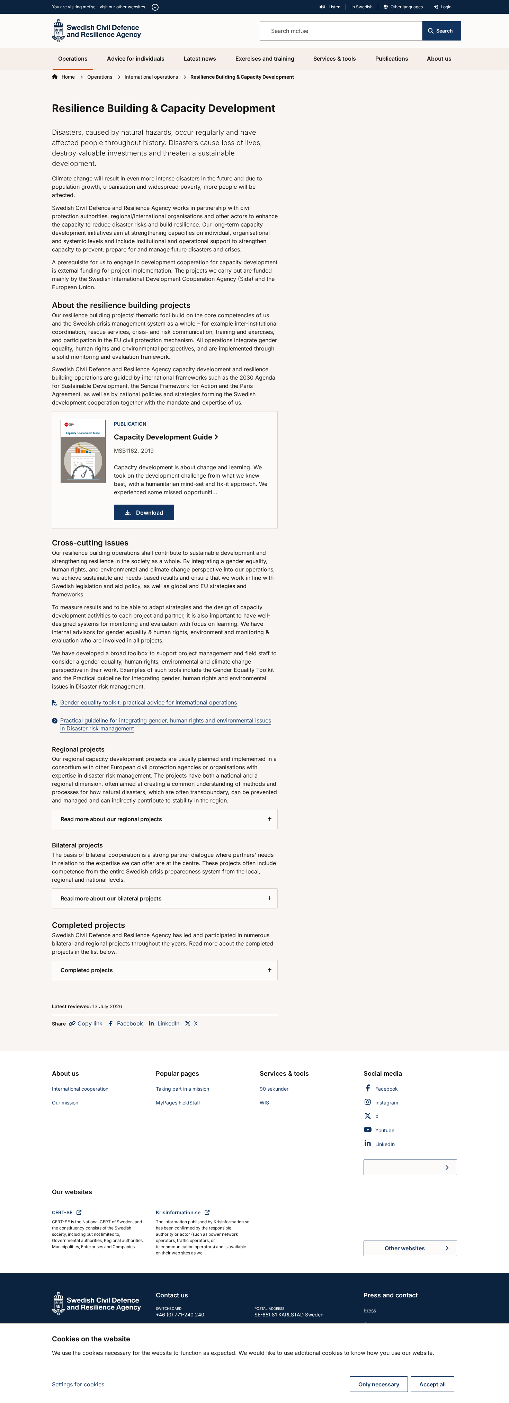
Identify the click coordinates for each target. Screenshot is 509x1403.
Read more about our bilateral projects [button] (111, 898)
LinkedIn (168, 1023)
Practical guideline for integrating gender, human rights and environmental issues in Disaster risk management (165, 724)
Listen (334, 6)
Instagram (386, 1102)
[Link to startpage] (96, 30)
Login (446, 6)
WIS (264, 1102)
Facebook (130, 1023)
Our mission (65, 1102)
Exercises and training (264, 58)
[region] (254, 1363)
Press (370, 1310)
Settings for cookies (78, 1384)
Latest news (200, 58)
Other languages (407, 6)
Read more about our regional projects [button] (111, 819)
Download (155, 514)
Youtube (384, 1130)
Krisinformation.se (179, 1212)
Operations (73, 58)
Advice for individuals (135, 58)
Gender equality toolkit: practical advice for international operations (148, 702)
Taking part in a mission (182, 1089)
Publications (391, 58)
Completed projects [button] (87, 970)
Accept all (432, 1384)
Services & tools (334, 58)
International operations (152, 77)
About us (439, 58)
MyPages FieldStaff (178, 1102)
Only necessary (378, 1384)
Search (444, 31)
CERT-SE (63, 1212)
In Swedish (362, 6)
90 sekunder (274, 1089)
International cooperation (80, 1089)
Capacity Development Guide (164, 437)
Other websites (405, 1248)
